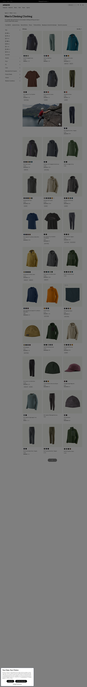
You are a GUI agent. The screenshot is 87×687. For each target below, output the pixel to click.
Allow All (10, 681)
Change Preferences (17, 684)
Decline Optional (21, 681)
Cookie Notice (24, 676)
